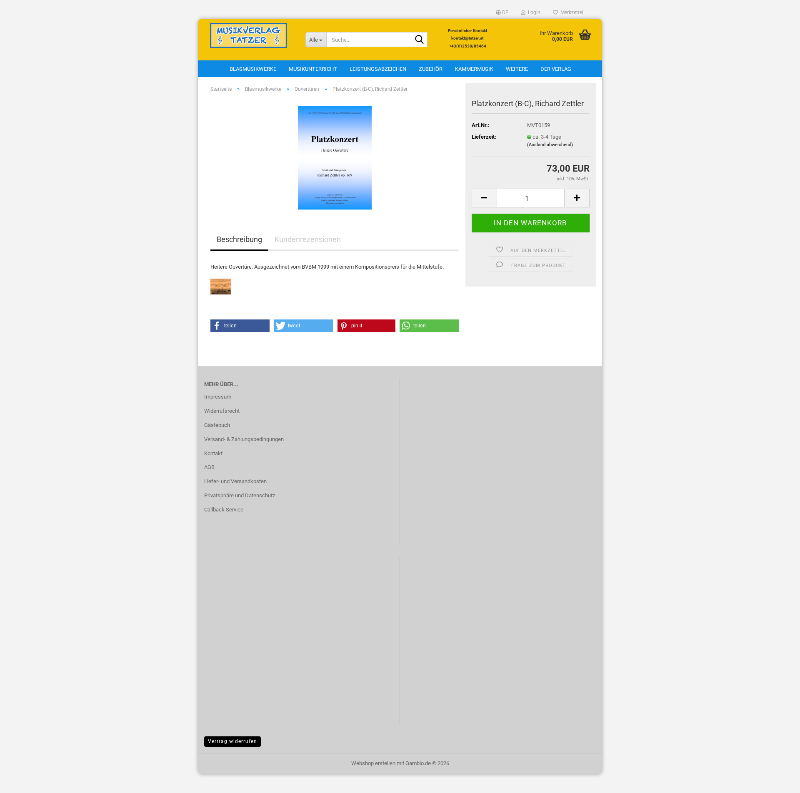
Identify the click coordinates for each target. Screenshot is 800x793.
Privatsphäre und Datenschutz (239, 495)
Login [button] (532, 12)
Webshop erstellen (373, 763)
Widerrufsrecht (222, 411)
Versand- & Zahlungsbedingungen (244, 439)
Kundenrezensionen (308, 239)
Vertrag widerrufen (232, 741)
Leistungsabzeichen (378, 69)
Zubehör (430, 69)
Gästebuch (217, 425)
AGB (209, 467)
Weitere (517, 69)
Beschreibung (239, 239)
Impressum (217, 397)
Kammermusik (474, 69)
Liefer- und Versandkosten (235, 481)
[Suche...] (420, 39)
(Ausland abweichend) (550, 144)
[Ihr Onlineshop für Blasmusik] (248, 35)
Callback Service (223, 509)
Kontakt (213, 453)
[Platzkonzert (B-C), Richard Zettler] (335, 154)
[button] (502, 12)
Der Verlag (555, 69)
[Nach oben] (777, 780)
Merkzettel (570, 12)
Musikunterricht (313, 69)
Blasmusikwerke (253, 69)
